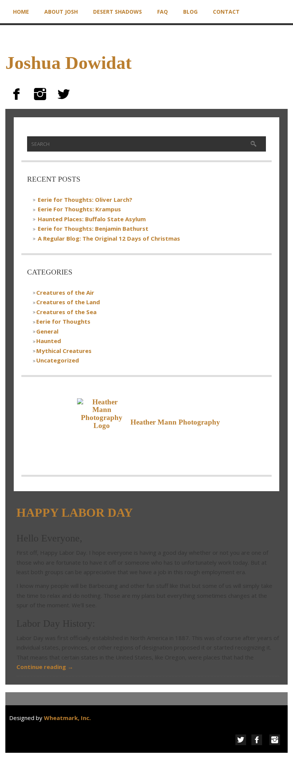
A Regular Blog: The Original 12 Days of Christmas (109, 238)
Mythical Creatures (64, 350)
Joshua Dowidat (68, 63)
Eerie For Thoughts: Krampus (79, 209)
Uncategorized (57, 360)
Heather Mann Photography (175, 422)
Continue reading (44, 667)
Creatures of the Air (65, 292)
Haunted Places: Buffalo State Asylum (92, 219)
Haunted (48, 341)
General (47, 331)
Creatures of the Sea (66, 312)
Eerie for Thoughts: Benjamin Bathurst (93, 228)
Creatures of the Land (68, 302)
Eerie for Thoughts (63, 321)
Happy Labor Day (74, 512)
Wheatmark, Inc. (68, 718)
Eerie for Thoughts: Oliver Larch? (85, 199)
